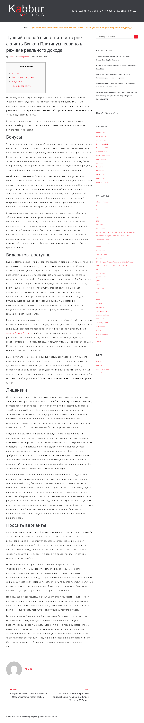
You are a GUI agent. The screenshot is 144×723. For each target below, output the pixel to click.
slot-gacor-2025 (102, 311)
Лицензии (16, 81)
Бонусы (15, 73)
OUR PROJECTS (107, 11)
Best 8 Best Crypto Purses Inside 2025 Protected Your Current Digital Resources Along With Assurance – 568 (115, 235)
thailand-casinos (102, 315)
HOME (74, 11)
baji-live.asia (100, 228)
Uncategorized (23, 57)
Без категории (102, 334)
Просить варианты (21, 86)
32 (97, 217)
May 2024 (100, 171)
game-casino (101, 273)
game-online (101, 277)
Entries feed (101, 365)
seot (98, 300)
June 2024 (100, 167)
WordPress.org (102, 373)
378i (97, 221)
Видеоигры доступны (22, 77)
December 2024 (102, 144)
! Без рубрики (102, 202)
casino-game (101, 250)
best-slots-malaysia (103, 243)
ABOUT (82, 11)
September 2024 (103, 155)
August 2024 (101, 159)
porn (98, 292)
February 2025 (101, 136)
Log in (98, 361)
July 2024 (100, 163)
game (98, 269)
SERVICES (93, 11)
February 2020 (102, 182)
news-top (100, 288)
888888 (99, 225)
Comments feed (102, 369)
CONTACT (132, 11)
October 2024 (101, 152)
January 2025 (101, 140)
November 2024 (102, 148)
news (98, 284)
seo (97, 296)
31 (97, 213)
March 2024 (101, 178)
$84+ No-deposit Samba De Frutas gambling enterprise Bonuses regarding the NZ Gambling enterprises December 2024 (116, 96)
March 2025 (100, 133)
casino (98, 247)
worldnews (100, 326)
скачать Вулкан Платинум (20, 333)
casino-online (101, 254)
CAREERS (121, 11)
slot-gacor (100, 307)
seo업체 (99, 303)
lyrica (98, 281)
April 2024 (100, 175)
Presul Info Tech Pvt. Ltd (48, 717)
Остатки (99, 338)
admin (11, 57)
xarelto (98, 330)
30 (97, 210)
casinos (99, 258)
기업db (98, 342)
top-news (100, 319)
